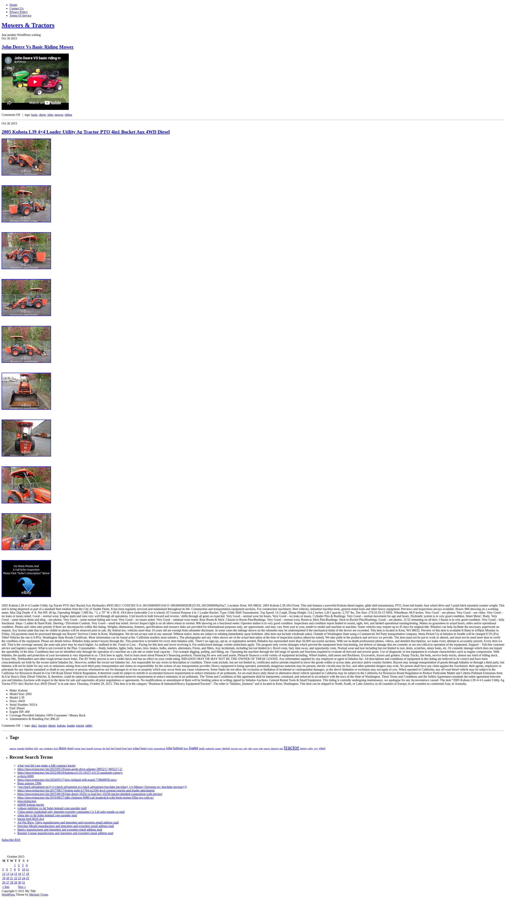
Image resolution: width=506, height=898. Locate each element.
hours (144, 748)
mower (59, 114)
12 (3, 873)
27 (7, 882)
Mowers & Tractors (28, 25)
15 (15, 873)
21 (11, 878)
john (50, 114)
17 (23, 873)
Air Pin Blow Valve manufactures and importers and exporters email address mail (68, 822)
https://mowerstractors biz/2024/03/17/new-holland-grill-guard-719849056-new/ (67, 779)
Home (13, 5)
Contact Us (16, 8)
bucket (42, 725)
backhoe (29, 748)
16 (19, 873)
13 (7, 873)
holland (136, 748)
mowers (234, 748)
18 (27, 873)
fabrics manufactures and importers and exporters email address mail (59, 829)
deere (42, 114)
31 (23, 882)
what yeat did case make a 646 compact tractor (46, 765)
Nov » (22, 887)
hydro (150, 748)
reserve (266, 748)
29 (15, 882)
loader (71, 725)
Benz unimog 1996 (29, 783)
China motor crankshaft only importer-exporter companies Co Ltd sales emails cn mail (71, 811)
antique (12, 748)
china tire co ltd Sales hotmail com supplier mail (47, 815)
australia (21, 748)
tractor (80, 725)
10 (23, 869)
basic (34, 114)
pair (250, 748)
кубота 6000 (25, 776)
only (245, 748)
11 (27, 869)
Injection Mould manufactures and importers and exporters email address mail (65, 826)
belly (36, 748)
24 (23, 878)
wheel (322, 748)
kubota (61, 725)
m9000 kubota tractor (30, 804)
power (255, 748)
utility (89, 725)
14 (11, 873)
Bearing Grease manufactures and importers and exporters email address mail (65, 833)
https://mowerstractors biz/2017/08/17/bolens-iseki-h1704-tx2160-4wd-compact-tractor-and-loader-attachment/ (86, 790)
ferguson (98, 748)
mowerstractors (26, 801)
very (316, 748)
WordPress (8, 894)
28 (11, 882)
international (159, 748)
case (41, 748)
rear (261, 748)
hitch (129, 748)
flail (108, 748)
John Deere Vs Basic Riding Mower (38, 46)
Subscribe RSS (11, 839)
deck (56, 748)
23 (19, 878)
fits (104, 748)
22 (15, 878)
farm (83, 748)
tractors (303, 748)
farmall (89, 748)
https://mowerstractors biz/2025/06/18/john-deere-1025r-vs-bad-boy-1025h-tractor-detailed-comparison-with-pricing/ (89, 794)
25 (27, 878)
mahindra (210, 748)
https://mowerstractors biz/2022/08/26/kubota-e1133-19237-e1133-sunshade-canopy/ (70, 772)
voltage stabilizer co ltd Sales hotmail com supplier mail (51, 808)
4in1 (34, 725)
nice (241, 748)
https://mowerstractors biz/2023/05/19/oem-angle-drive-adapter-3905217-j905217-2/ (69, 769)
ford (112, 748)
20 (7, 878)
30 (19, 882)
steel (281, 748)
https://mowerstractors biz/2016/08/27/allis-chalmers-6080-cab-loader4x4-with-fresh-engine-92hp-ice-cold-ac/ (85, 797)
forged (118, 748)
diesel (51, 725)
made (202, 748)
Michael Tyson (38, 894)
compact (48, 748)
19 (3, 878)
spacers (274, 748)
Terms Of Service (20, 15)
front (124, 748)
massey (218, 748)
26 (3, 882)
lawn (186, 748)
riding (68, 114)
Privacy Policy (18, 12)
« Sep (5, 887)
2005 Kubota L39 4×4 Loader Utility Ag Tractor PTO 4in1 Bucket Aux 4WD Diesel (86, 131)
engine (77, 748)
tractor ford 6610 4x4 (30, 819)
